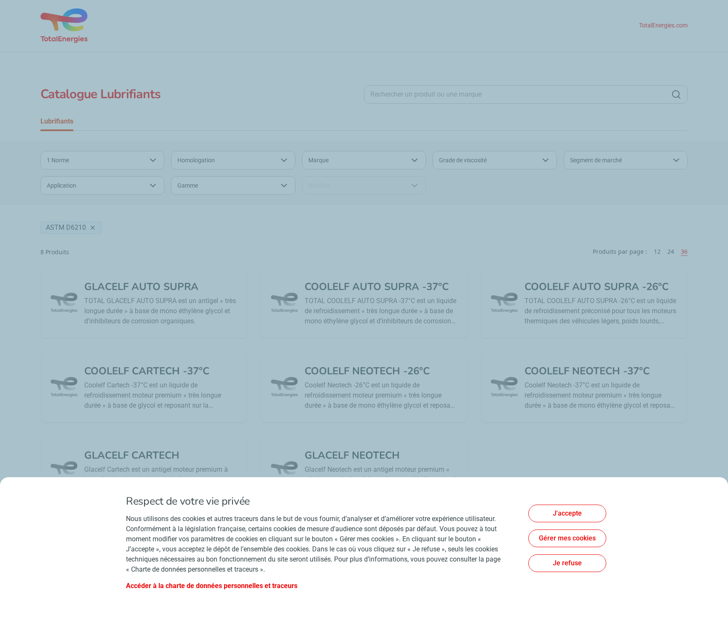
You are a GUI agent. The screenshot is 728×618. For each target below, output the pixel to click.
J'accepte (567, 513)
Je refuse (567, 563)
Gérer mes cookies (567, 538)
